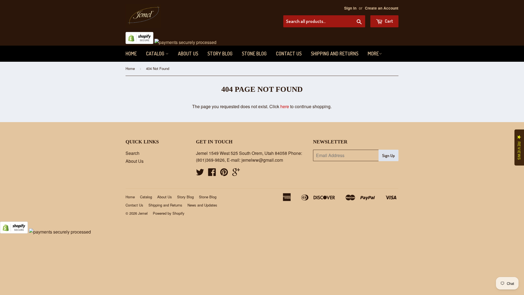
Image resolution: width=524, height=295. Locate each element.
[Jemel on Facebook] (212, 173)
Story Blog (220, 54)
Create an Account (381, 8)
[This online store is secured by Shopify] (139, 42)
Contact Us (289, 54)
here (284, 106)
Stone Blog (254, 54)
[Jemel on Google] (236, 173)
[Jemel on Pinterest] (224, 173)
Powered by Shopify (168, 213)
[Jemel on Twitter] (200, 173)
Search (132, 153)
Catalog (155, 54)
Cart (388, 21)
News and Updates (202, 205)
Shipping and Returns (334, 54)
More (373, 54)
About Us (188, 54)
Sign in (350, 8)
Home (131, 54)
